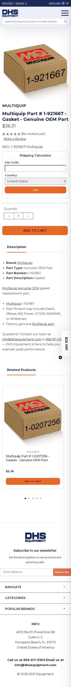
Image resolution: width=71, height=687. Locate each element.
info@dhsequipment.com (21, 339)
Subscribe (62, 572)
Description (16, 247)
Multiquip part (43, 324)
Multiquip (24, 263)
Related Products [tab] (21, 370)
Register (7, 3)
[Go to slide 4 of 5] (36, 498)
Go (35, 190)
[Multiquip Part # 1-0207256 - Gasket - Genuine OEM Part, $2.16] (33, 416)
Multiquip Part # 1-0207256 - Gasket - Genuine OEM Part (27, 458)
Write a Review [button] (15, 139)
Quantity (10, 209)
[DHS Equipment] (35, 537)
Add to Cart (33, 481)
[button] (66, 343)
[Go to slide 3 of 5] (33, 498)
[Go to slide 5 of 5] (40, 498)
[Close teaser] (60, 357)
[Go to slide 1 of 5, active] (25, 498)
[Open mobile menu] (65, 13)
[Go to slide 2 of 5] (29, 498)
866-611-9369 (55, 339)
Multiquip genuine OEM (20, 288)
